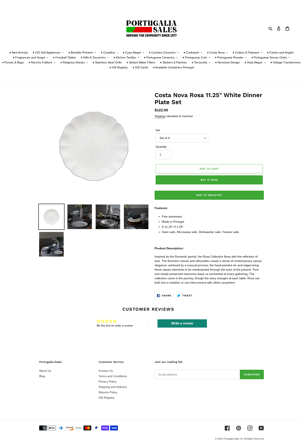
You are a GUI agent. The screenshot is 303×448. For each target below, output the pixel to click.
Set (158, 130)
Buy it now (209, 179)
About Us (45, 370)
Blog (42, 376)
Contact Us (106, 370)
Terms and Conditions (113, 376)
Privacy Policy (107, 381)
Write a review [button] (182, 323)
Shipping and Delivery (113, 387)
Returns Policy (108, 392)
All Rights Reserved (254, 438)
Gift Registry (107, 397)
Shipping (160, 116)
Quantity (161, 146)
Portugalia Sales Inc (233, 438)
